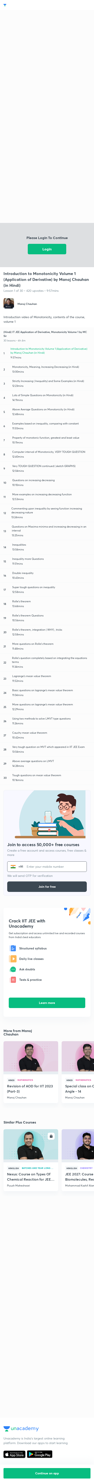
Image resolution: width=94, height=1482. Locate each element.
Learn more (47, 1003)
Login (47, 249)
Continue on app (47, 1473)
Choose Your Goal (22, 5)
